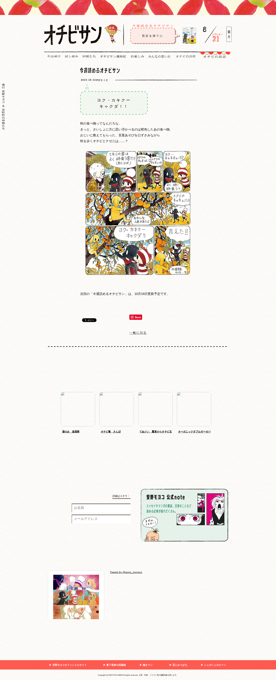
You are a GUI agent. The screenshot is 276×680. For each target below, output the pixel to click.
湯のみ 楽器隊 (71, 431)
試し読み (70, 59)
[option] (80, 413)
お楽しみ (136, 59)
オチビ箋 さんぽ (111, 431)
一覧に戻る (138, 333)
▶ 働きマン (146, 665)
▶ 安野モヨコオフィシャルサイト (68, 665)
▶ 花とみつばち (178, 665)
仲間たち (88, 56)
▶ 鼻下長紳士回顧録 (114, 665)
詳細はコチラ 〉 (121, 495)
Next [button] (218, 412)
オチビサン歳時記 (112, 56)
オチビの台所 (185, 56)
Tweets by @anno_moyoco (126, 572)
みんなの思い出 (158, 56)
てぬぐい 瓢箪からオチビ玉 (156, 431)
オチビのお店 (214, 59)
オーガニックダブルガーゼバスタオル (194, 431)
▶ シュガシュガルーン (213, 665)
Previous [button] (55, 412)
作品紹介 (53, 59)
